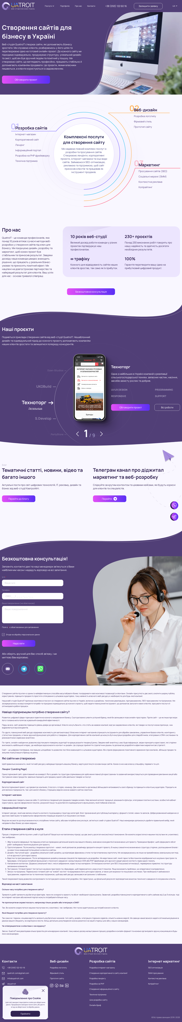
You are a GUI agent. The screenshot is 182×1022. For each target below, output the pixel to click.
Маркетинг (149, 165)
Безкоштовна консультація (91, 291)
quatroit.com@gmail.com (18, 973)
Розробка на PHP (96, 983)
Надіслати (18, 643)
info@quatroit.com (15, 978)
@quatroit (11, 983)
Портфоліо (65, 6)
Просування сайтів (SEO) (153, 171)
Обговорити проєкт (26, 79)
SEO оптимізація (155, 967)
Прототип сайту (143, 126)
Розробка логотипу (145, 116)
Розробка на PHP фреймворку (32, 155)
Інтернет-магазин (25, 134)
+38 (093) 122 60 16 (116, 6)
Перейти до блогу (18, 498)
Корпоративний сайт (27, 139)
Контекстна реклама (150, 181)
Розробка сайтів (31, 128)
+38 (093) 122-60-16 (16, 967)
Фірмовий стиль (143, 121)
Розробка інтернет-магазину (102, 967)
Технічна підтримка (26, 160)
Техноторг (120, 366)
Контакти (91, 6)
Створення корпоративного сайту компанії (108, 973)
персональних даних (31, 634)
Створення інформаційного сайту (104, 989)
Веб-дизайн (145, 110)
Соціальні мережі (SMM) (153, 176)
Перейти (107, 498)
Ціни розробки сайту (98, 1000)
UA (174, 6)
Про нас (78, 6)
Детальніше (35, 408)
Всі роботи (167, 407)
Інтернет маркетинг (164, 961)
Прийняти (25, 1013)
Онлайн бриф (95, 1005)
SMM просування (155, 973)
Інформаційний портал (28, 150)
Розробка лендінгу (97, 978)
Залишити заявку (148, 6)
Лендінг (20, 144)
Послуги (48, 6)
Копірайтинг (145, 187)
